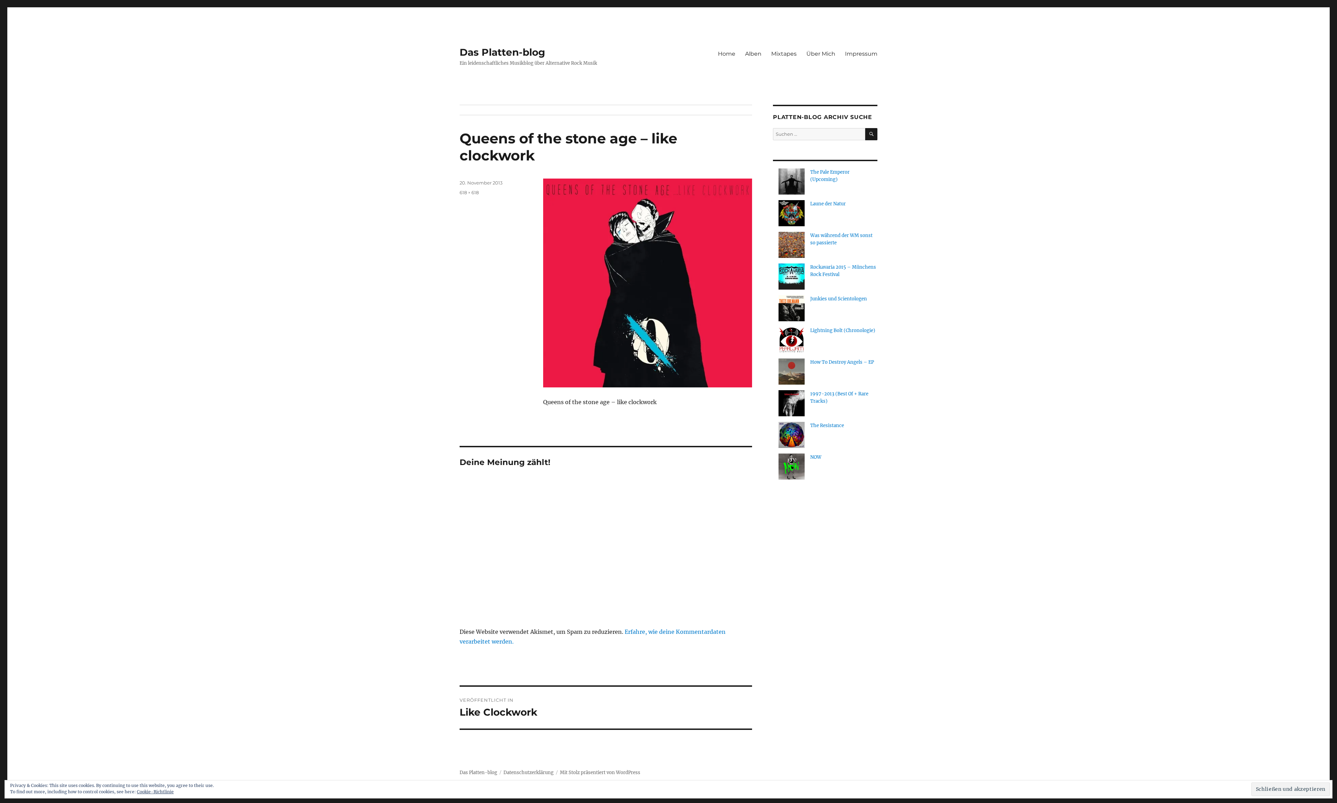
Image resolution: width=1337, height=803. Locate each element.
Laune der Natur (828, 204)
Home (726, 53)
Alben (753, 53)
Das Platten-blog (502, 52)
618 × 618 (469, 192)
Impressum (861, 53)
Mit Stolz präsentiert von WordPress (600, 773)
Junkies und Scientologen (838, 299)
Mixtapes (784, 53)
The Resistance (827, 425)
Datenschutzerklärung (528, 773)
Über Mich (820, 53)
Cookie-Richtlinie (155, 791)
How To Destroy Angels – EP (842, 362)
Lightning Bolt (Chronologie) (842, 330)
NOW (815, 457)
